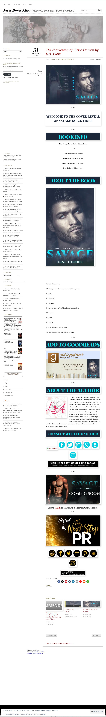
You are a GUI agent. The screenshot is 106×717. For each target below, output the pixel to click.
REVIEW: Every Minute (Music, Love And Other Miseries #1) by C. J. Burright (12, 256)
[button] (58, 581)
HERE (58, 508)
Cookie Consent (41, 714)
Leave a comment (96, 59)
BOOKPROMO (60, 59)
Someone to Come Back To (11, 318)
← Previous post (51, 635)
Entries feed (8, 389)
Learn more (74, 716)
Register (7, 383)
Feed (8, 401)
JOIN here (7, 74)
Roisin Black (8, 319)
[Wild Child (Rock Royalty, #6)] (20, 369)
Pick (5, 349)
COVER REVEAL (69, 59)
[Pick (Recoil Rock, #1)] (20, 354)
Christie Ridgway (9, 365)
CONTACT (17, 4)
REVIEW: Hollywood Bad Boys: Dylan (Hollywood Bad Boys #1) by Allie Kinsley (12, 225)
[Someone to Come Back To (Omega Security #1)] (20, 323)
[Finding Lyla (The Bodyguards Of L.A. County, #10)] (20, 346)
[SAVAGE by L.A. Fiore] (91, 604)
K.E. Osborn (8, 350)
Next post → (96, 635)
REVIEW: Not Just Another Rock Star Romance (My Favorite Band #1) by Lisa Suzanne (12, 175)
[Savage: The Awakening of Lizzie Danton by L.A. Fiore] (54, 605)
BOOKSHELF (7, 4)
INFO (24, 4)
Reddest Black (7, 333)
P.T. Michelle (8, 334)
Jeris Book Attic (16, 10)
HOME (30, 4)
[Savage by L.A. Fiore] (72, 603)
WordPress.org (9, 395)
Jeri (53, 59)
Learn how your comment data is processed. (35, 652)
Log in (6, 386)
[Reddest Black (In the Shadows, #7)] (20, 338)
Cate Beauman (9, 342)
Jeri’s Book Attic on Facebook (11, 82)
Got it (81, 716)
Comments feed (9, 392)
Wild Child (6, 364)
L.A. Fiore (29, 73)
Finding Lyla (7, 341)
